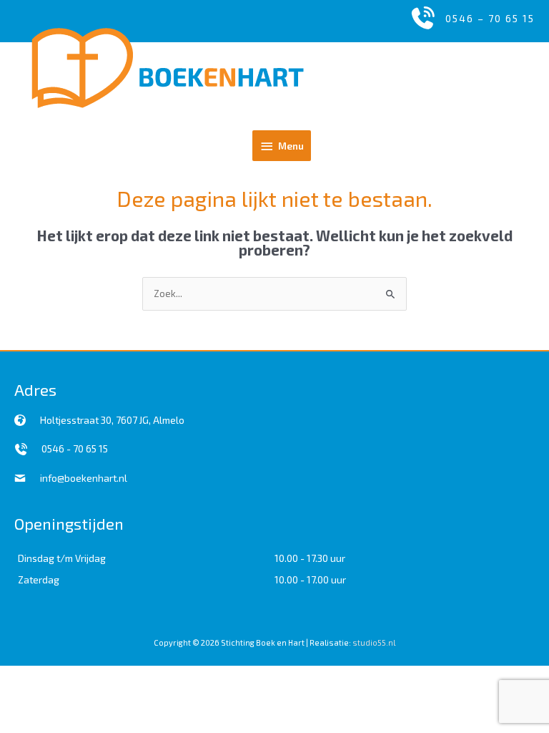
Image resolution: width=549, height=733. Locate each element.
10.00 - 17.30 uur (309, 558)
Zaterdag (38, 579)
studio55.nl (373, 642)
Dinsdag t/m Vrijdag (62, 558)
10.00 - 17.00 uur (310, 579)
